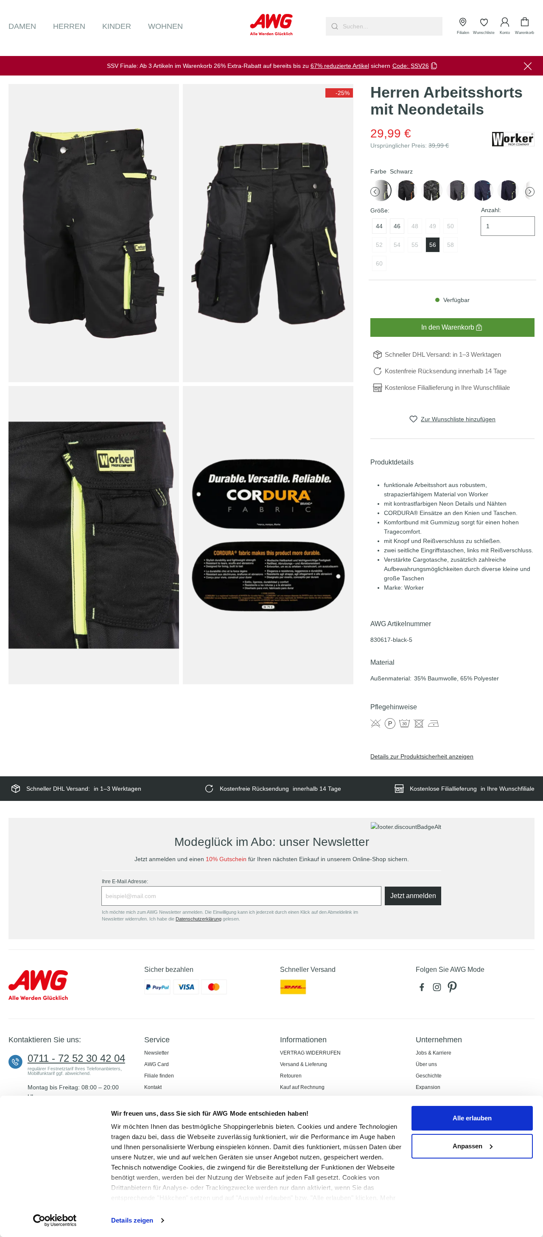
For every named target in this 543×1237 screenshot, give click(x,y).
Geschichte (429, 1076)
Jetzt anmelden (413, 895)
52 (379, 244)
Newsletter (156, 1053)
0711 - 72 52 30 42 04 (76, 1058)
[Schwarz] (406, 190)
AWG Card (156, 1064)
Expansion (428, 1087)
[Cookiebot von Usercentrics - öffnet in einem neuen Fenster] (55, 1220)
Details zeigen (132, 1220)
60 (379, 263)
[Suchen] (333, 26)
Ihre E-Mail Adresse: (125, 881)
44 (379, 226)
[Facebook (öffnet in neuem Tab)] (423, 989)
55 (414, 244)
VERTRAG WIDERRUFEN (310, 1053)
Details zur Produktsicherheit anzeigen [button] (421, 756)
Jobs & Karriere (433, 1053)
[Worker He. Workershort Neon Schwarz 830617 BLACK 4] (268, 535)
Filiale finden (159, 1076)
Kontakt (153, 1087)
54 (397, 244)
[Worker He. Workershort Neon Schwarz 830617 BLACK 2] (268, 233)
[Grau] (431, 190)
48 (414, 226)
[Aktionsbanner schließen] (528, 66)
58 (450, 244)
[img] (339, 93)
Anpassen (467, 1146)
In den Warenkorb (447, 327)
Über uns (426, 1064)
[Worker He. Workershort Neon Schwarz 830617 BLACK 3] (93, 535)
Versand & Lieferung (303, 1064)
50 (450, 226)
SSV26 (420, 65)
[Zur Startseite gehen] (272, 24)
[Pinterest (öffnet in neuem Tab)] (453, 989)
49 (432, 226)
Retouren (291, 1076)
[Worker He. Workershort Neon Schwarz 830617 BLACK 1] (93, 233)
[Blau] (482, 190)
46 (397, 226)
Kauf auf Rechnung (302, 1087)
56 (432, 244)
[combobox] (391, 26)
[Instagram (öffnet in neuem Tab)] (438, 989)
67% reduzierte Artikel (340, 65)
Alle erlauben (472, 1118)
